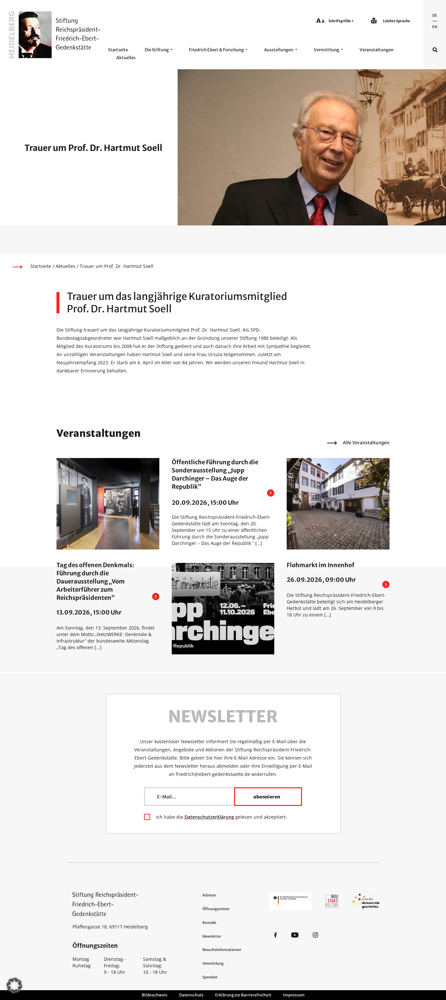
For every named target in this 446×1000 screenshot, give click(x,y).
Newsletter (211, 936)
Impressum (294, 994)
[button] (14, 985)
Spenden (209, 977)
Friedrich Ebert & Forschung (216, 50)
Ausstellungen (278, 50)
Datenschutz (191, 994)
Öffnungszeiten (216, 909)
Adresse (209, 895)
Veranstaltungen (376, 50)
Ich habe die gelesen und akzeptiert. (221, 817)
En (434, 27)
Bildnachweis (154, 994)
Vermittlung (326, 50)
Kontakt (209, 922)
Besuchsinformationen (221, 949)
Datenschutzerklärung (209, 817)
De (434, 15)
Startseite (118, 50)
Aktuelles (125, 57)
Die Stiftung (157, 50)
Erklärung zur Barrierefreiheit (243, 994)
